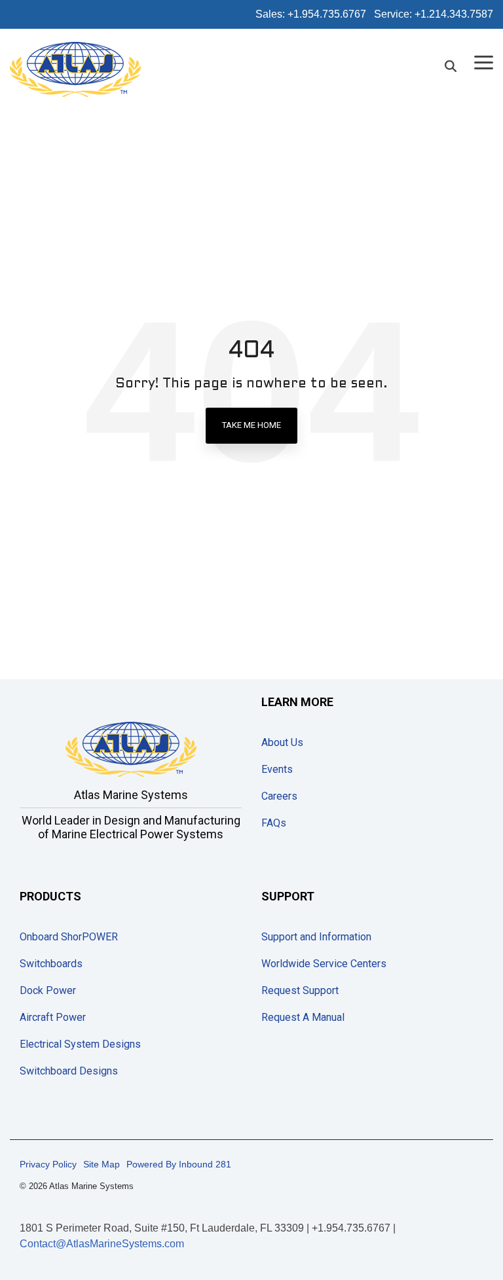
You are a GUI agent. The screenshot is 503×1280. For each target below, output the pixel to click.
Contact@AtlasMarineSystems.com (102, 1243)
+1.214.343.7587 (454, 14)
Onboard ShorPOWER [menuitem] (69, 937)
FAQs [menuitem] (273, 823)
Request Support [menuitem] (300, 990)
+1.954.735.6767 (327, 14)
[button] (483, 61)
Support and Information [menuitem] (316, 937)
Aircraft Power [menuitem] (53, 1017)
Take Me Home (251, 425)
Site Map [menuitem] (101, 1164)
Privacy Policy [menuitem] (48, 1164)
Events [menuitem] (277, 769)
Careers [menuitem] (279, 796)
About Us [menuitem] (282, 742)
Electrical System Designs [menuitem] (80, 1044)
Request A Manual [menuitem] (303, 1017)
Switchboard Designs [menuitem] (69, 1071)
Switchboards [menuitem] (51, 963)
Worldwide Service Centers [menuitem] (323, 963)
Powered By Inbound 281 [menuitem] (178, 1164)
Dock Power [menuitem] (48, 990)
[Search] (450, 66)
